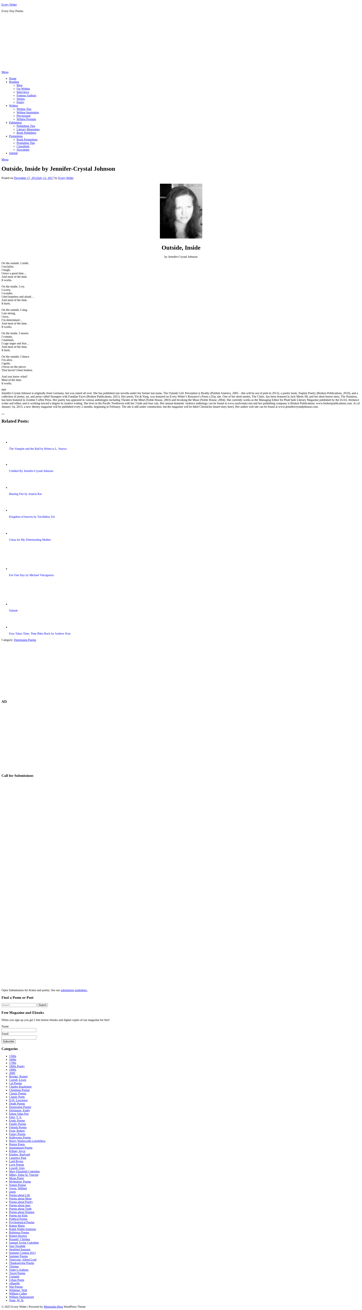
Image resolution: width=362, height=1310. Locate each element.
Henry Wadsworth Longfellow (27, 1141)
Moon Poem (16, 1178)
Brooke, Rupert (18, 1076)
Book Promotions (27, 139)
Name (5, 1026)
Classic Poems (17, 1093)
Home (12, 78)
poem (12, 1191)
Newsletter (23, 149)
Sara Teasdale (17, 1246)
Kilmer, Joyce (17, 1151)
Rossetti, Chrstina (19, 1239)
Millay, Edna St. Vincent (23, 1174)
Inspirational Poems (20, 1147)
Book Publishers (26, 132)
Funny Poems (17, 1134)
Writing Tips (24, 109)
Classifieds (23, 146)
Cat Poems (15, 1083)
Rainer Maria (17, 1225)
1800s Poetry (17, 1066)
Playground (23, 115)
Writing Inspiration (28, 112)
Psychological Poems (21, 1222)
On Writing (23, 88)
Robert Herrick (18, 1235)
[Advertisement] (181, 42)
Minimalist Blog (53, 1306)
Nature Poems (17, 1185)
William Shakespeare (21, 1297)
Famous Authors (26, 95)
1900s (12, 1069)
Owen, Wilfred (18, 1188)
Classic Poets (17, 1096)
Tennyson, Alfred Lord (22, 1259)
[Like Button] (3, 414)
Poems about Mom (20, 1198)
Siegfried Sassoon (19, 1249)
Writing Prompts (26, 119)
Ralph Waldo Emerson (22, 1229)
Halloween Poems (20, 1137)
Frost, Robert (17, 1130)
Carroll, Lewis (17, 1079)
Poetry (20, 102)
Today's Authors (18, 1269)
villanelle (14, 1283)
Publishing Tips (26, 126)
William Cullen (18, 1293)
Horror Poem (17, 1144)
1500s (12, 1056)
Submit (13, 153)
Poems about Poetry (21, 1202)
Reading (14, 81)
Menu (5, 72)
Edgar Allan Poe (19, 1113)
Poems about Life (19, 1195)
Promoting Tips (26, 143)
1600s (12, 1059)
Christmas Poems (19, 1090)
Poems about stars (19, 1205)
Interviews (23, 92)
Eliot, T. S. (15, 1117)
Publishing (15, 122)
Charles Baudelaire (20, 1086)
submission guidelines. (74, 990)
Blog (19, 85)
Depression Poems (25, 640)
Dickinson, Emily (19, 1110)
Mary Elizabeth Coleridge (24, 1171)
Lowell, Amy (17, 1168)
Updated (14, 1276)
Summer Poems (18, 1256)
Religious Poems (19, 1232)
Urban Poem (16, 1280)
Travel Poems (17, 1273)
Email (5, 1033)
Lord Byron (16, 1161)
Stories (21, 98)
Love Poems (16, 1164)
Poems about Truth (20, 1208)
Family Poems (17, 1124)
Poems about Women (21, 1212)
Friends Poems (18, 1127)
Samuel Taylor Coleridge (24, 1242)
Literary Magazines (28, 129)
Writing (13, 105)
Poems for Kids (18, 1215)
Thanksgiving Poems (21, 1263)
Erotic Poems (17, 1120)
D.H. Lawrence (18, 1100)
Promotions (16, 136)
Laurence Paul (17, 1157)
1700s (12, 1063)
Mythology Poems (20, 1181)
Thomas (14, 1266)
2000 (12, 1073)
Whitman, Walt (18, 1290)
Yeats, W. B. (16, 1300)
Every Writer (9, 4)
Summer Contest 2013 (22, 1252)
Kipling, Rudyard (19, 1154)
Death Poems (17, 1103)
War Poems (16, 1286)
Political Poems (18, 1219)
